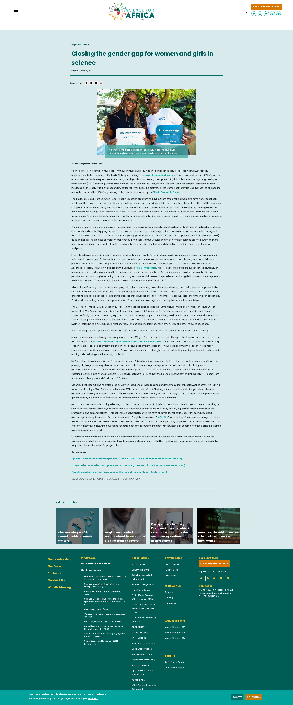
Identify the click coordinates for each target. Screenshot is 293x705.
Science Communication (144, 643)
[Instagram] (208, 578)
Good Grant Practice (142, 648)
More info (93, 698)
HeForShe (162, 417)
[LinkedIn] (222, 578)
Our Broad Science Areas (95, 563)
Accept (237, 697)
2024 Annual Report (175, 662)
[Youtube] (215, 578)
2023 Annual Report (174, 667)
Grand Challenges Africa (144, 584)
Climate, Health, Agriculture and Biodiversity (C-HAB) (105, 615)
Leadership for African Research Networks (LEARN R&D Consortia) (105, 578)
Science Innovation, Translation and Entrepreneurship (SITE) (101, 585)
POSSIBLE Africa (139, 679)
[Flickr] (229, 578)
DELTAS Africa (138, 564)
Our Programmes (91, 570)
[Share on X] (91, 83)
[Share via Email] (96, 83)
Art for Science (139, 637)
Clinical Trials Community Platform (144, 619)
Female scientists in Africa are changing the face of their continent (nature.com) (119, 472)
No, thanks (254, 697)
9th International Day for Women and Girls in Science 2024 (127, 341)
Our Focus (55, 566)
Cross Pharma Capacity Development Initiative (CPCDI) (143, 608)
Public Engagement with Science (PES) (103, 621)
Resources (170, 575)
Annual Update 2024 (175, 638)
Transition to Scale (141, 590)
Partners (54, 573)
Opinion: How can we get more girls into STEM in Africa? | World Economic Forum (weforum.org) (126, 458)
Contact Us (56, 580)
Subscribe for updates (267, 6)
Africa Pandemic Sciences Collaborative (145, 687)
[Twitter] (202, 578)
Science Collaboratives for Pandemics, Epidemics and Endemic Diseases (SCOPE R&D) (105, 601)
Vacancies (170, 603)
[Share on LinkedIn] (101, 83)
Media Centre (172, 564)
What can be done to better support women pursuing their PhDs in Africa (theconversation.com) (128, 465)
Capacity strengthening (143, 659)
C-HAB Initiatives (140, 632)
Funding (169, 597)
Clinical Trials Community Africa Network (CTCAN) (144, 597)
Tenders (169, 592)
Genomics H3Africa (141, 569)
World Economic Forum (159, 175)
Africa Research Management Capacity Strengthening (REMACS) (104, 627)
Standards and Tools (142, 654)
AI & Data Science (140, 665)
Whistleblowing (59, 587)
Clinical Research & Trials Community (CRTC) (102, 593)
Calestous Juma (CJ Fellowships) (142, 577)
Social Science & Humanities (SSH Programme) (101, 642)
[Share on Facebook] (87, 83)
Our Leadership (59, 559)
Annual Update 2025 (175, 632)
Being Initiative (139, 626)
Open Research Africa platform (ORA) (143, 672)
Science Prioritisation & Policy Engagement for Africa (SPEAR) (105, 635)
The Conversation (146, 267)
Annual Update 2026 (175, 627)
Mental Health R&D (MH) (96, 609)
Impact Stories (172, 569)
